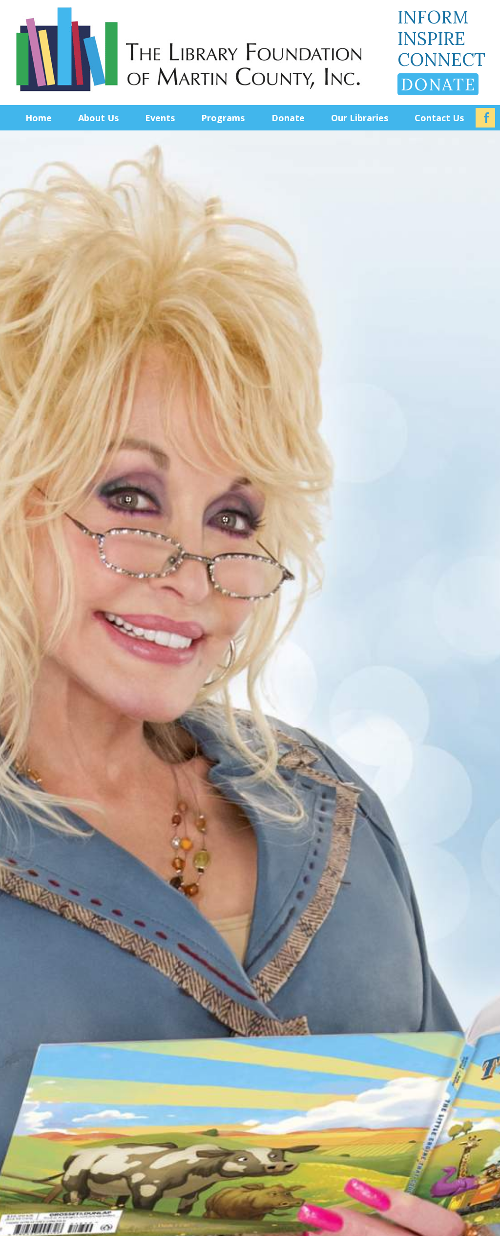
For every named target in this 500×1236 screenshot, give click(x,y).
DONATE (438, 84)
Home (38, 118)
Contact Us (439, 118)
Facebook (485, 118)
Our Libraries (359, 118)
